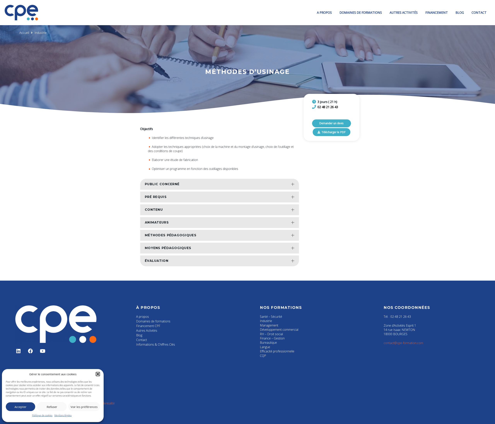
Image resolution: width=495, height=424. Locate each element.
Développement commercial (279, 329)
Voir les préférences (84, 407)
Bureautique (268, 342)
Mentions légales (63, 415)
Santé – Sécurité (271, 316)
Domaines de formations (153, 321)
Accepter (20, 407)
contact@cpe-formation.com (403, 343)
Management (269, 325)
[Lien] (21, 12)
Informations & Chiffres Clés (155, 344)
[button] (98, 374)
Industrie (266, 321)
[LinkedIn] (18, 351)
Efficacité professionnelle (277, 351)
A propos (142, 316)
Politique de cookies (42, 415)
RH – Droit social (271, 334)
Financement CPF (148, 326)
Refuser (52, 407)
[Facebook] (31, 351)
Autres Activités (146, 330)
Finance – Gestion (272, 338)
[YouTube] (43, 351)
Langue (265, 347)
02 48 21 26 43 (327, 107)
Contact (141, 340)
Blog (139, 335)
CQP (263, 356)
